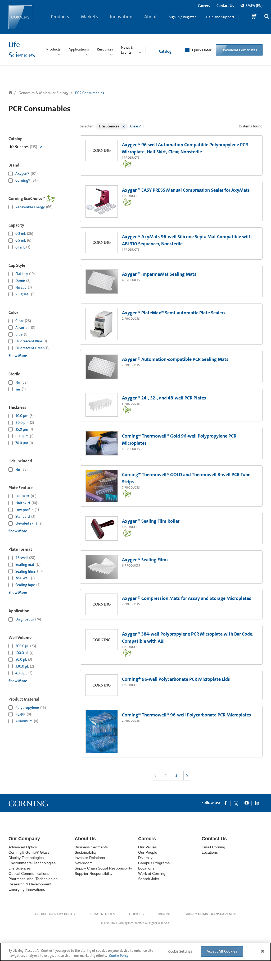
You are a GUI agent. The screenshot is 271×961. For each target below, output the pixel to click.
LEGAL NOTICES (102, 914)
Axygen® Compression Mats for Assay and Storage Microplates (186, 598)
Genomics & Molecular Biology (44, 92)
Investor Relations (90, 858)
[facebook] (225, 803)
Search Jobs (148, 879)
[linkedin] (257, 803)
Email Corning (213, 847)
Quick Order (201, 50)
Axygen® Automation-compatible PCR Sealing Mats (175, 359)
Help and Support (220, 17)
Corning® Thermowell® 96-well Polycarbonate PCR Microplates (186, 715)
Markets (89, 16)
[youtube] (247, 803)
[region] (135, 952)
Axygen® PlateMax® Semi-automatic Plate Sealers (173, 313)
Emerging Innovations (26, 889)
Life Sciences (19, 868)
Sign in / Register (182, 17)
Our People (147, 852)
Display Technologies (26, 858)
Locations (146, 868)
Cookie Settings (180, 951)
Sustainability (86, 852)
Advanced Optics (22, 847)
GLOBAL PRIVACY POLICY (55, 914)
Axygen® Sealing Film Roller (150, 521)
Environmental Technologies (32, 863)
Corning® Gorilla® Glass (28, 852)
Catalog (165, 51)
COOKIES (136, 914)
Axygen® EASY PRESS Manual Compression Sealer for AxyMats (186, 190)
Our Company (24, 838)
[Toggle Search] (266, 17)
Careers (204, 5)
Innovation (121, 16)
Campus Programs (154, 863)
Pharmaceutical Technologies (32, 879)
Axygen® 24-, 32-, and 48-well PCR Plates (164, 398)
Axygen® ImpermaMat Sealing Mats (159, 274)
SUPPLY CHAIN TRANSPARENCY (210, 914)
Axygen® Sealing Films (145, 560)
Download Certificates (239, 50)
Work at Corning (151, 873)
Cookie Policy (118, 955)
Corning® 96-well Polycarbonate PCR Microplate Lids (176, 679)
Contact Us (225, 5)
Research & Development (29, 884)
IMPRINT (164, 914)
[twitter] (236, 803)
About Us (150, 23)
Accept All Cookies (222, 951)
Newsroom (84, 863)
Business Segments (91, 847)
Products (60, 16)
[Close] (262, 951)
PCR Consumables (89, 92)
